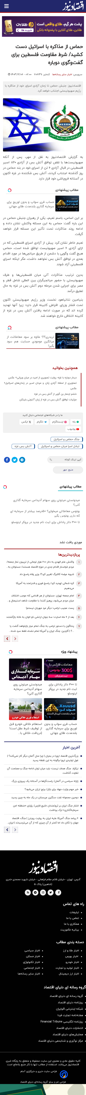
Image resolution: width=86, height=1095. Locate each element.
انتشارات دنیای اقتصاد (69, 1028)
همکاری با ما (71, 924)
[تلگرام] (22, 460)
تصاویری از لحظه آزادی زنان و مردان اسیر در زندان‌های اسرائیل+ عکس (40, 385)
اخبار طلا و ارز (71, 951)
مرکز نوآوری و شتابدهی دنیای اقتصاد (60, 1041)
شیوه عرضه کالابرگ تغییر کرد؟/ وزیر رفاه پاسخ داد (47, 574)
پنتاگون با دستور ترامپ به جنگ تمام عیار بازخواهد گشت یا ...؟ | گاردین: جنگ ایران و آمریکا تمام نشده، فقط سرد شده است (42, 629)
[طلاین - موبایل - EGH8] (43, 26)
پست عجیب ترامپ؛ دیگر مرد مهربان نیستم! (50, 608)
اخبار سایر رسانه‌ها (62, 74)
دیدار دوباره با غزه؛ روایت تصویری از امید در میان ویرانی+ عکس (42, 378)
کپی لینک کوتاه (73, 459)
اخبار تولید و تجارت (67, 968)
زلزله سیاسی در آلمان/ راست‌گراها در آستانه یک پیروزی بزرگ (45, 781)
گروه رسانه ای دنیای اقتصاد (66, 996)
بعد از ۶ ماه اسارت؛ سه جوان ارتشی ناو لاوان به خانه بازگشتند (40, 617)
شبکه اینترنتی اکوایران (69, 1009)
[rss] (28, 893)
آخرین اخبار (71, 747)
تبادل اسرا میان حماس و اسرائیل (60, 446)
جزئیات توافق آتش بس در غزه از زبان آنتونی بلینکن (48, 400)
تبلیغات (74, 912)
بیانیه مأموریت (69, 930)
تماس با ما (72, 918)
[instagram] (43, 893)
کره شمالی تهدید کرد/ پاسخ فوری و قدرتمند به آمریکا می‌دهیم (45, 586)
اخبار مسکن (33, 956)
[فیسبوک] (7, 460)
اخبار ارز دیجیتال (69, 974)
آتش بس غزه (23, 446)
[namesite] (73, 6)
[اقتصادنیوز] (43, 867)
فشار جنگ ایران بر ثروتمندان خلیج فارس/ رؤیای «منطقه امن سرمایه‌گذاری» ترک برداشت (45, 808)
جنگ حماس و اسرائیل (66, 439)
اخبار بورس (72, 956)
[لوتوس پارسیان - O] (43, 1089)
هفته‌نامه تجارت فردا (70, 1015)
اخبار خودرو (72, 962)
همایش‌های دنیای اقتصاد (68, 1034)
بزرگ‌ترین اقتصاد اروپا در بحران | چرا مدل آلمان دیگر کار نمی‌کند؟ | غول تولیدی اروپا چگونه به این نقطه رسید (42, 758)
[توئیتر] (15, 460)
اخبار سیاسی (32, 951)
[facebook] (58, 893)
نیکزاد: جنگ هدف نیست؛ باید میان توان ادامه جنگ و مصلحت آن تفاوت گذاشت (42, 771)
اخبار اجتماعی (32, 968)
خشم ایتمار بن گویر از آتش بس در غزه (55, 394)
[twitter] (50, 893)
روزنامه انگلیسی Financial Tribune (62, 1022)
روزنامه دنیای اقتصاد (70, 1002)
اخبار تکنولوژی (31, 962)
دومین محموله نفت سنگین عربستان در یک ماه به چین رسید (44, 797)
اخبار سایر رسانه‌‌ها (29, 974)
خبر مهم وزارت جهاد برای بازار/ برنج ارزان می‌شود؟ (51, 789)
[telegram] (35, 893)
